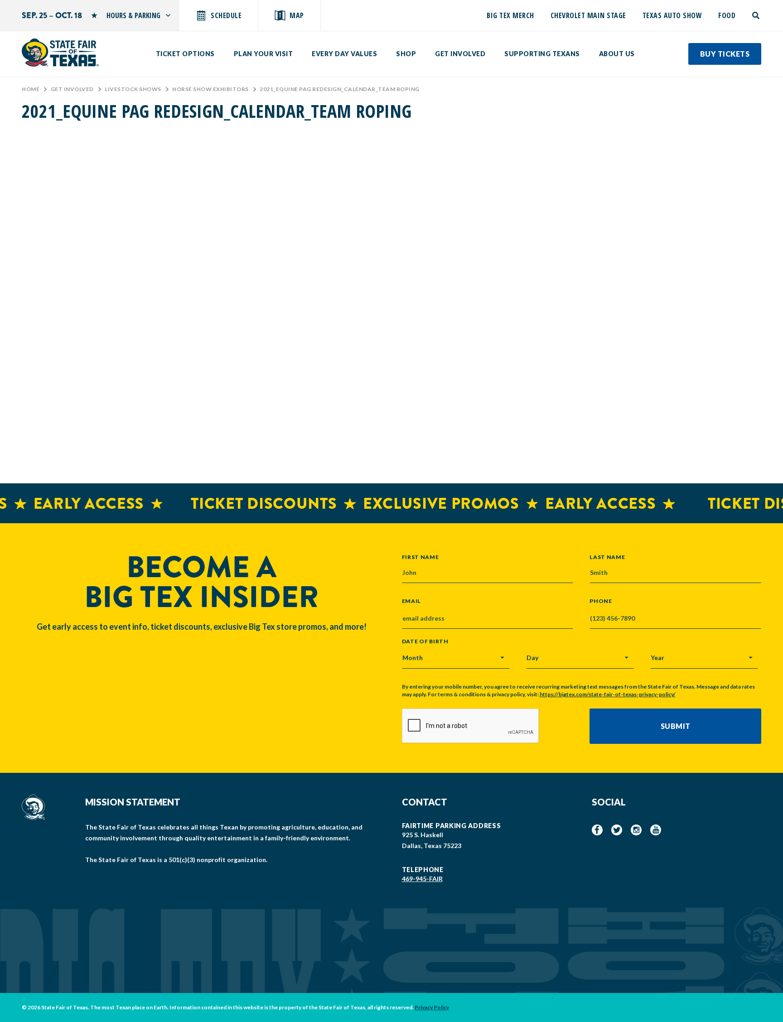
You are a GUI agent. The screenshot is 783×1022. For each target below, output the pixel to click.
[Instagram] (636, 829)
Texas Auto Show (672, 15)
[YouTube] (655, 829)
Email (411, 601)
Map (297, 15)
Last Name (607, 557)
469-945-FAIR (422, 878)
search (756, 15)
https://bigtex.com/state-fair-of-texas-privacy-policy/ (608, 694)
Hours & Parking (133, 15)
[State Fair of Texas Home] (60, 53)
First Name (420, 557)
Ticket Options (185, 54)
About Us (617, 54)
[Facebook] (597, 829)
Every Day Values (344, 54)
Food (726, 15)
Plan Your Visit (263, 54)
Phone (601, 601)
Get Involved (460, 54)
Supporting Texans (542, 54)
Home (30, 89)
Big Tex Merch (510, 15)
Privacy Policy (432, 1007)
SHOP (406, 54)
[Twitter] (616, 829)
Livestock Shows (133, 89)
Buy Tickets (725, 53)
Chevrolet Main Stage (588, 15)
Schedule (226, 15)
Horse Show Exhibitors (210, 89)
